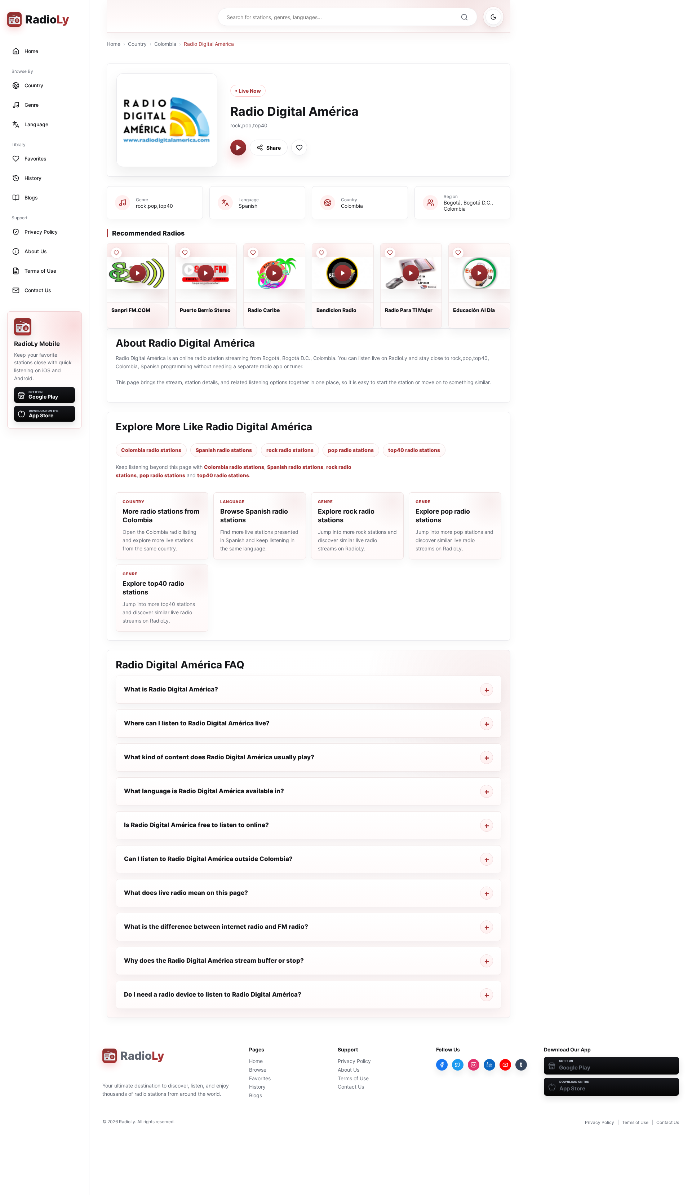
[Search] (464, 17)
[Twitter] (457, 1065)
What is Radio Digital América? (171, 689)
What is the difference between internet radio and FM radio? (216, 926)
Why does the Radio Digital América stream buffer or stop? (214, 960)
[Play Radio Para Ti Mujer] (411, 273)
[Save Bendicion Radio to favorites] (321, 253)
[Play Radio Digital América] (238, 147)
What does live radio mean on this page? (186, 892)
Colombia (165, 44)
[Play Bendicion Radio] (342, 273)
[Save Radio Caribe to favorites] (253, 253)
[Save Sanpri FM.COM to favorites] (116, 253)
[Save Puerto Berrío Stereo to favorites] (185, 253)
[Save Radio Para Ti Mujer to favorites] (390, 253)
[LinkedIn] (489, 1065)
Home (113, 44)
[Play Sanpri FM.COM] (137, 273)
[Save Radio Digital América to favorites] (299, 147)
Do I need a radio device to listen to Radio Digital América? (212, 994)
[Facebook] (442, 1065)
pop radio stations (351, 450)
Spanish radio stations (224, 450)
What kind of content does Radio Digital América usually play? (219, 757)
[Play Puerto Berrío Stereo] (206, 273)
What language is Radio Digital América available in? (204, 791)
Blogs (255, 1095)
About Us (348, 1070)
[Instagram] (473, 1065)
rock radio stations (290, 450)
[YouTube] (505, 1065)
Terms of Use (353, 1078)
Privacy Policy (354, 1061)
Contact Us (351, 1087)
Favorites (260, 1078)
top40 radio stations (414, 450)
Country (137, 44)
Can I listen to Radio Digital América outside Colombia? (208, 858)
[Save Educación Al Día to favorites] (458, 253)
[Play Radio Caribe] (274, 273)
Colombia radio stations (151, 450)
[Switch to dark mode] (493, 17)
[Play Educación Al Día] (479, 273)
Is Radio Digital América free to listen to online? (196, 825)
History (257, 1087)
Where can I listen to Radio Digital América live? (197, 723)
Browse (257, 1070)
